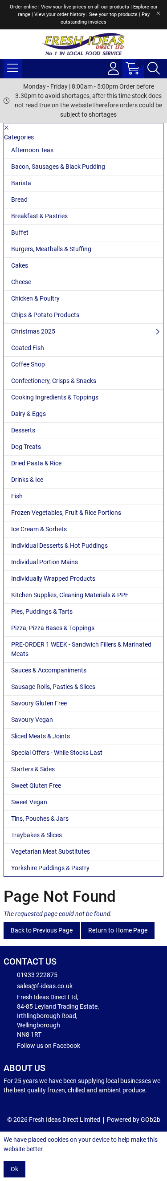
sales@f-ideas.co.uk (45, 986)
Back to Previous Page (42, 930)
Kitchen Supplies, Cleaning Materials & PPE (70, 595)
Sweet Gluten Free (36, 785)
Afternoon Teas (32, 150)
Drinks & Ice (27, 479)
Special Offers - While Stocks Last (56, 752)
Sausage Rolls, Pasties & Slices (53, 686)
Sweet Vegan (29, 802)
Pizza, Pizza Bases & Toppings (52, 627)
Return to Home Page (117, 930)
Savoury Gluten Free (39, 703)
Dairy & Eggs (28, 413)
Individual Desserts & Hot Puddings (59, 545)
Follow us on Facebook (48, 1045)
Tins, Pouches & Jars (40, 818)
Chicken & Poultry (35, 298)
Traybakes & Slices (36, 835)
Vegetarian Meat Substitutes (50, 851)
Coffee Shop (28, 364)
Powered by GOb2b (133, 1119)
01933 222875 (37, 974)
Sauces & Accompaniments (48, 670)
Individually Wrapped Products (53, 578)
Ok (14, 1169)
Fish (17, 496)
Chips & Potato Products (45, 314)
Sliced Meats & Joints (40, 736)
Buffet (20, 232)
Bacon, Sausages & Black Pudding (58, 166)
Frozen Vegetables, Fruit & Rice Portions (66, 512)
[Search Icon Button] (153, 68)
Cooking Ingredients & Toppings (54, 397)
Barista (21, 183)
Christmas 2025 (33, 331)
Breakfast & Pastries (39, 216)
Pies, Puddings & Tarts (42, 611)
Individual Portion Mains (44, 562)
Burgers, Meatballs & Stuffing (51, 248)
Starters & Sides (33, 769)
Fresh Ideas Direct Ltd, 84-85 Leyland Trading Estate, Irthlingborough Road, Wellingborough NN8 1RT (58, 1016)
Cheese (21, 281)
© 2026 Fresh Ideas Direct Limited (53, 1119)
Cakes (19, 265)
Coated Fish (27, 347)
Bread (19, 199)
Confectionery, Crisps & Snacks (53, 380)
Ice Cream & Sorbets (39, 529)
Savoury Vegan (32, 719)
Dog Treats (26, 446)
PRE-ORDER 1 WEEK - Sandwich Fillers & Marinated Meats (81, 649)
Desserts (23, 430)
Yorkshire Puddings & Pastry (50, 867)
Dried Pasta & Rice (36, 463)
